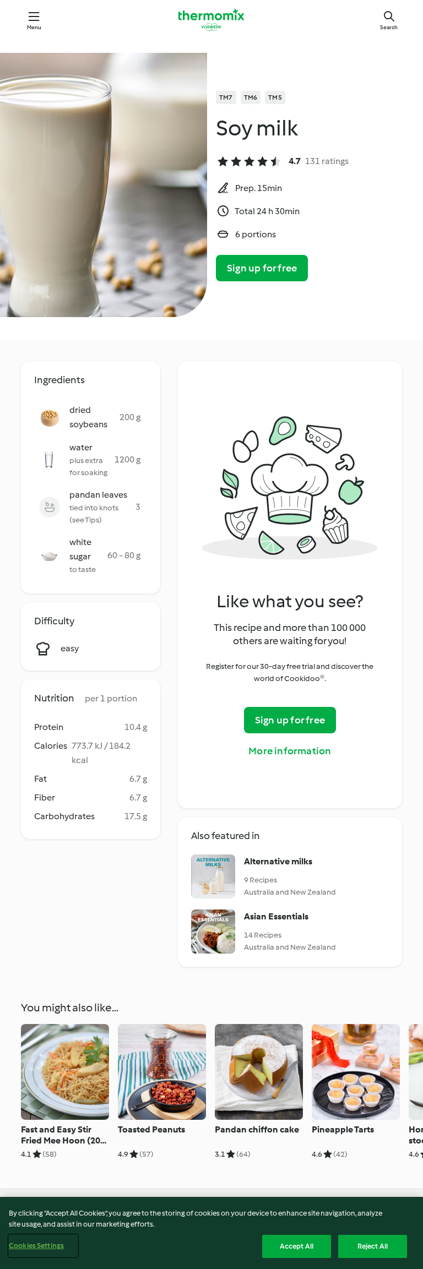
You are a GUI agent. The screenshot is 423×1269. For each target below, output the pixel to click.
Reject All (372, 1246)
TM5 (275, 97)
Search (389, 27)
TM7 (226, 97)
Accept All (296, 1246)
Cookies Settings (36, 1245)
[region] (211, 1233)
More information (289, 751)
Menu (34, 27)
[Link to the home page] (211, 20)
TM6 (251, 97)
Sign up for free (262, 268)
